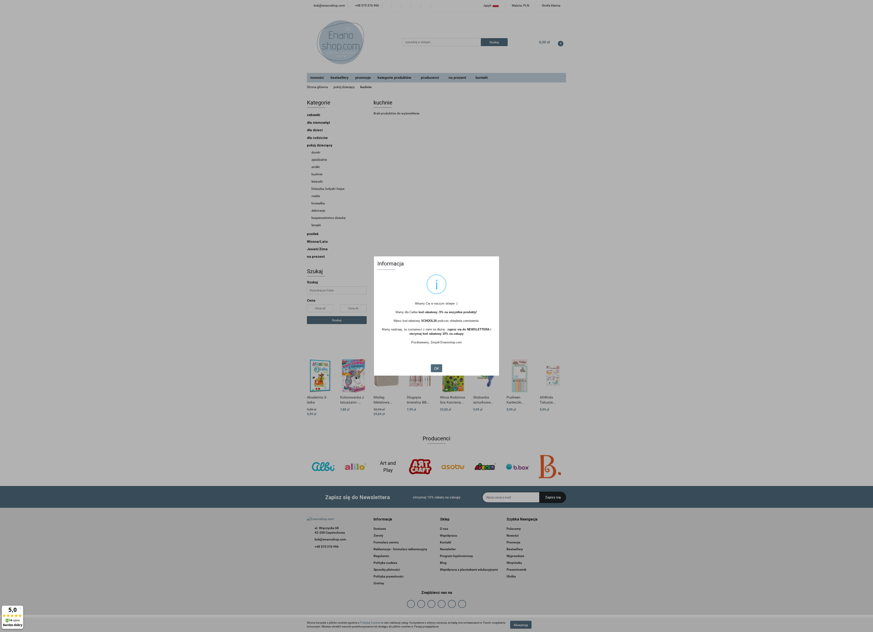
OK (436, 368)
